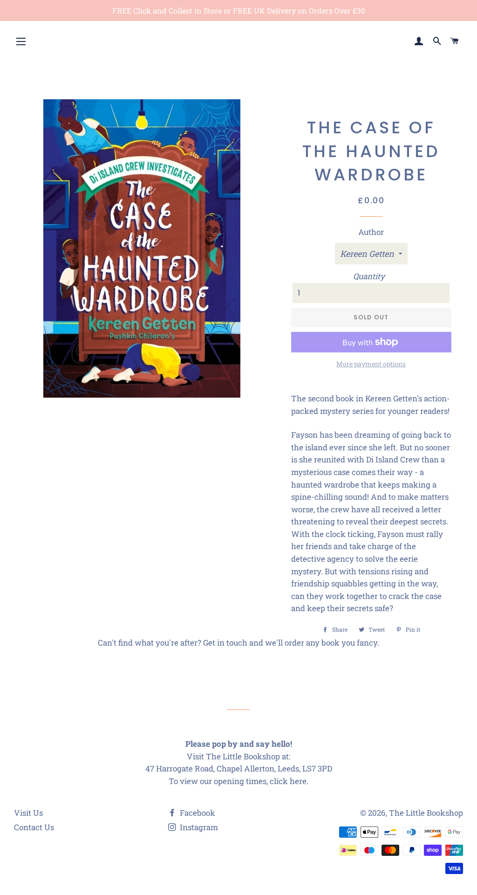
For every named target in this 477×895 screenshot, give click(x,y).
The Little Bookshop (426, 812)
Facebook (196, 812)
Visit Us (28, 812)
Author (371, 232)
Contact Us (34, 827)
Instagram (198, 827)
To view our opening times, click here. (238, 781)
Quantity (369, 276)
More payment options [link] (371, 363)
